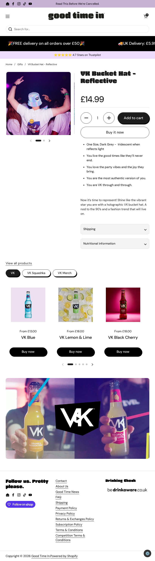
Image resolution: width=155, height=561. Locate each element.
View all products (19, 263)
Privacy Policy (65, 513)
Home (9, 64)
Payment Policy (66, 508)
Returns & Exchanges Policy (75, 519)
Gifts (20, 64)
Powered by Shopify (64, 556)
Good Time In (40, 556)
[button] (145, 16)
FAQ (58, 497)
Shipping (62, 503)
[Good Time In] (76, 16)
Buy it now (115, 132)
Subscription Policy (69, 524)
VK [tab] (13, 273)
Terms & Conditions (69, 530)
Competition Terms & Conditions (70, 537)
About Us (62, 486)
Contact (61, 481)
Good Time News (67, 492)
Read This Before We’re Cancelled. (77, 3)
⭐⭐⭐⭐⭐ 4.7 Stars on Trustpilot (77, 55)
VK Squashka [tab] (36, 273)
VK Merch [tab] (64, 273)
